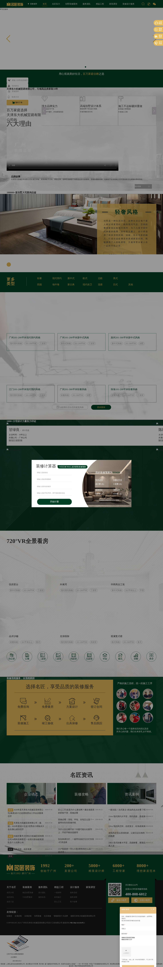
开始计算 (54, 501)
